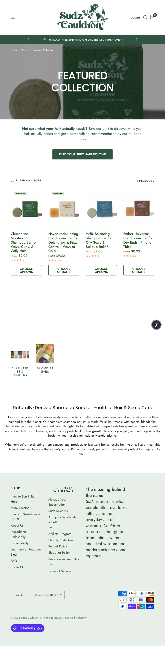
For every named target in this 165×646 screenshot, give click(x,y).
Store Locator (20, 507)
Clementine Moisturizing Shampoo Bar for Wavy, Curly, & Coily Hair (24, 242)
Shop (25, 50)
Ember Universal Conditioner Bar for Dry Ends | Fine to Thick (138, 240)
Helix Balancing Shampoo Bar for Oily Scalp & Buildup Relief (99, 240)
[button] (156, 325)
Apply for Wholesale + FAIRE (62, 520)
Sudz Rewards (58, 510)
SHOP (15, 488)
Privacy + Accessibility (63, 559)
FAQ (14, 560)
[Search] (145, 17)
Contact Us (18, 567)
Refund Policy (57, 546)
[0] (151, 17)
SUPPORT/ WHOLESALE (63, 490)
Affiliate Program (59, 534)
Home (14, 50)
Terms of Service (59, 571)
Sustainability (20, 543)
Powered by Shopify (75, 618)
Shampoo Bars (45, 370)
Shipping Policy (59, 552)
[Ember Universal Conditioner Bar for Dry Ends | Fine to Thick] (138, 208)
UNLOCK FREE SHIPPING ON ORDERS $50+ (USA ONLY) (86, 40)
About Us (17, 525)
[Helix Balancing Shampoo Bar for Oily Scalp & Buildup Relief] (101, 208)
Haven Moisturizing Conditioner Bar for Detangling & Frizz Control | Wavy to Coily (63, 242)
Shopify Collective (60, 540)
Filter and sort (28, 180)
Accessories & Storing (19, 371)
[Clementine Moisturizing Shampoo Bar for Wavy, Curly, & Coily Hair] (26, 208)
